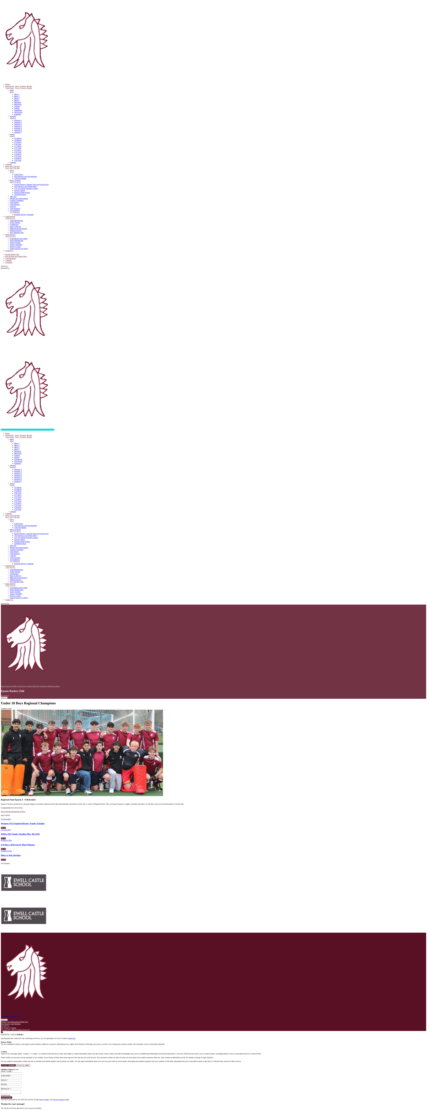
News (3, 812)
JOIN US (4, 266)
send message (6, 1097)
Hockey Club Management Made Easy (14, 1022)
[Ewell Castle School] (24, 898)
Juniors (15, 812)
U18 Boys (21, 812)
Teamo (13, 1028)
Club (11, 812)
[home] (27, 430)
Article (7, 812)
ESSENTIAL (23, 1065)
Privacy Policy (44, 1100)
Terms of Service (59, 1100)
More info (71, 1038)
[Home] (27, 80)
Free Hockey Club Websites (11, 1024)
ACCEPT (8, 1065)
